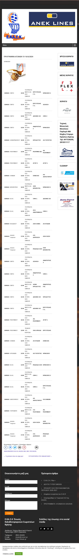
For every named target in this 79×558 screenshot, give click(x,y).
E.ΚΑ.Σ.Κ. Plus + (49, 480)
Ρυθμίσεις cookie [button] (8, 553)
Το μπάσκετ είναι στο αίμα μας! (13, 456)
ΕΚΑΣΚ (21, 451)
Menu (5, 45)
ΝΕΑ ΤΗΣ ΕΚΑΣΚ (31, 451)
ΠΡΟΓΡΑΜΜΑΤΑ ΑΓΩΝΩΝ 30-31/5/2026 (58, 504)
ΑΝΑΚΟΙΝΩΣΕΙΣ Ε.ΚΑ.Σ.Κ (11, 451)
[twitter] (44, 529)
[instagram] (48, 529)
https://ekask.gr (21, 539)
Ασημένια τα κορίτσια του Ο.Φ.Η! (55, 494)
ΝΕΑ (25, 451)
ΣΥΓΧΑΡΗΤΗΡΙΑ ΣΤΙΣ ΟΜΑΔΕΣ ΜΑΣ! (40, 456)
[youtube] (51, 529)
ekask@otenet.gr (22, 537)
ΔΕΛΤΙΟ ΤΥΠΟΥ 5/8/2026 (53, 484)
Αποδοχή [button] (18, 553)
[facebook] (41, 529)
